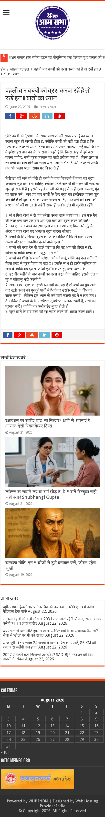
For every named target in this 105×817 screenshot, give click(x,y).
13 (52, 726)
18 (23, 732)
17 (8, 732)
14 (67, 726)
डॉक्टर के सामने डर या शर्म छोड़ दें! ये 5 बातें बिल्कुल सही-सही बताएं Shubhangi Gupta (51, 494)
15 (82, 726)
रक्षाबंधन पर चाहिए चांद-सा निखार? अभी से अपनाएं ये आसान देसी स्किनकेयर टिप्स (47, 423)
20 (52, 732)
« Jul (5, 752)
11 (23, 726)
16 (96, 726)
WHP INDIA (39, 801)
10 (8, 726)
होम (3, 69)
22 (82, 732)
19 (38, 732)
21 (67, 732)
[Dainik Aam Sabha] (52, 21)
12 (38, 726)
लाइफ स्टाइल (19, 69)
